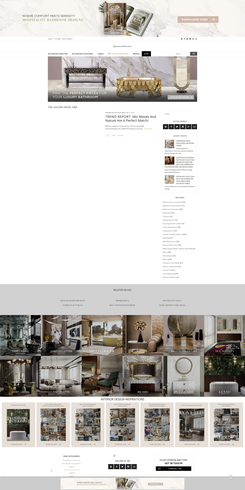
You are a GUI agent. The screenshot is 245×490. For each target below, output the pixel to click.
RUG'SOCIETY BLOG (172, 300)
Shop (146, 54)
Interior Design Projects (172, 234)
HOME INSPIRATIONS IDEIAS (172, 305)
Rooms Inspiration (119, 54)
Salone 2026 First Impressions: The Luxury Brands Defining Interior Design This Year (179, 150)
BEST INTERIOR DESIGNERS (122, 305)
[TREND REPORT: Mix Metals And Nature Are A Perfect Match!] (108, 135)
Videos (101, 54)
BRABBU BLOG (122, 300)
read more (147, 129)
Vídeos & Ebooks (169, 277)
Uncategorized (168, 274)
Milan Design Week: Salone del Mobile (185, 143)
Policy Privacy (67, 39)
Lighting (166, 238)
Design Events (168, 220)
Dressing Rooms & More (172, 223)
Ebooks (136, 54)
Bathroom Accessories (82, 54)
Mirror (165, 252)
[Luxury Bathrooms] (122, 46)
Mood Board (120, 112)
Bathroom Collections (185, 160)
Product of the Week (171, 263)
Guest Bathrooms (170, 227)
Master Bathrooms (170, 245)
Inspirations (109, 112)
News (165, 259)
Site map (57, 39)
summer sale (168, 270)
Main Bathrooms (169, 241)
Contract (166, 216)
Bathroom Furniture (58, 54)
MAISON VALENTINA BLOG (72, 300)
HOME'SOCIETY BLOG (73, 305)
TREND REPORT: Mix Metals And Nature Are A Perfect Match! (130, 118)
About (50, 39)
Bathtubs (180, 164)
